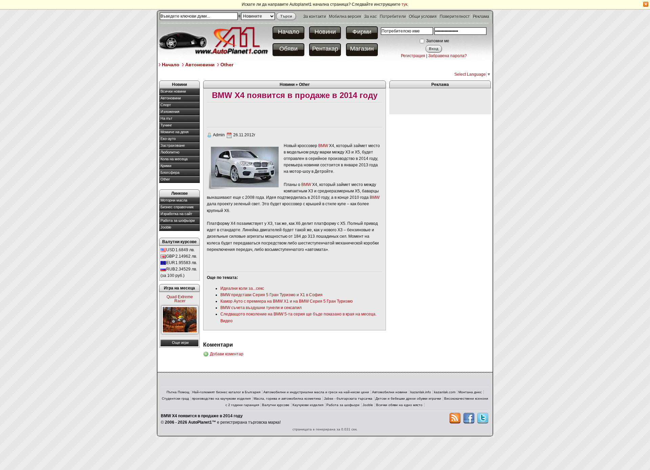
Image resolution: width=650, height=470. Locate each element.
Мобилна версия (345, 16)
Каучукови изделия (307, 405)
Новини (325, 31)
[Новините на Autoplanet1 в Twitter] (482, 418)
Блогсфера (169, 172)
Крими (165, 166)
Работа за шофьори (177, 220)
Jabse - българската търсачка (348, 398)
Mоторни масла (173, 200)
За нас (370, 16)
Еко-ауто (168, 139)
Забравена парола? (447, 55)
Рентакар (325, 48)
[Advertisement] (282, 73)
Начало (288, 31)
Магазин (362, 48)
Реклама (481, 16)
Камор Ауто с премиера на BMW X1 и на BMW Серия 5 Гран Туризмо (286, 301)
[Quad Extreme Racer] (179, 320)
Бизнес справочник (177, 207)
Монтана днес (470, 392)
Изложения (169, 112)
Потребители (393, 16)
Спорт (165, 105)
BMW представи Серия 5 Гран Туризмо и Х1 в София (271, 294)
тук (404, 4)
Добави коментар (226, 354)
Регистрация (413, 55)
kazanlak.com (444, 392)
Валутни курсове (275, 405)
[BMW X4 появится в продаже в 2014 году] (244, 167)
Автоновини (200, 64)
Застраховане (172, 145)
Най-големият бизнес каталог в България (226, 392)
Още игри (180, 342)
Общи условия (423, 16)
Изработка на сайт (176, 214)
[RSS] (455, 418)
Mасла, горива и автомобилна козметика (287, 398)
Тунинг (166, 125)
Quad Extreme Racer (180, 299)
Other (226, 64)
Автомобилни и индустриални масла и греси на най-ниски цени (316, 392)
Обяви (288, 48)
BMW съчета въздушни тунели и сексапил (261, 307)
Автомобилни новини (389, 392)
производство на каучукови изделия (221, 398)
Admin (219, 135)
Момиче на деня (174, 132)
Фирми (361, 31)
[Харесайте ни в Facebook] (468, 418)
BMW (323, 145)
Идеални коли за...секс (242, 288)
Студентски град (175, 398)
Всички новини (173, 91)
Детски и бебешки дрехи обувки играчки (408, 398)
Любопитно (169, 152)
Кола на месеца (174, 159)
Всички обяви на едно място (399, 405)
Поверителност (455, 16)
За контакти (314, 16)
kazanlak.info (420, 392)
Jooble (165, 227)
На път (166, 118)
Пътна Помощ (178, 392)
